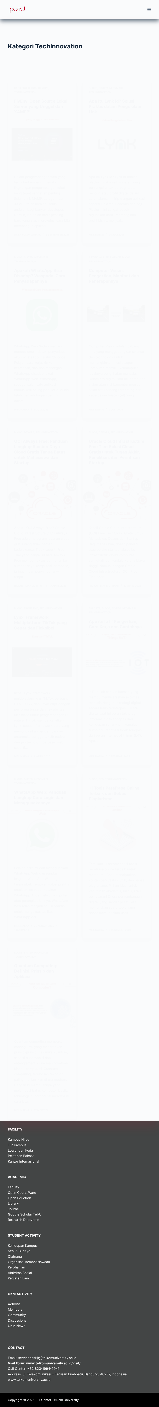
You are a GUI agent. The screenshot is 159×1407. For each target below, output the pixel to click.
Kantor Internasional (23, 1161)
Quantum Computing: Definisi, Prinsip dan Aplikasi (35, 971)
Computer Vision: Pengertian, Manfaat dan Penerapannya (114, 276)
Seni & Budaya (19, 1251)
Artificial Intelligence (105, 257)
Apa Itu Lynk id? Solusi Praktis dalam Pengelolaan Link (115, 106)
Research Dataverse (23, 1220)
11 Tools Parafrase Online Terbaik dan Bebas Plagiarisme (114, 793)
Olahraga (15, 1256)
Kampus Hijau (18, 1139)
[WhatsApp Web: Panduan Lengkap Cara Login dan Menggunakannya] (42, 835)
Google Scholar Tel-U (25, 1214)
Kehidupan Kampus (22, 1245)
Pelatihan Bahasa (21, 1156)
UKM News (16, 1326)
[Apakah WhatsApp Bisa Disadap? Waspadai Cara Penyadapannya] (42, 313)
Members (15, 1309)
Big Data (94, 608)
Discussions (17, 1320)
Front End (31, 608)
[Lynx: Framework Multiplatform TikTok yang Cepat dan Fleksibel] (42, 660)
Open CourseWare (22, 1192)
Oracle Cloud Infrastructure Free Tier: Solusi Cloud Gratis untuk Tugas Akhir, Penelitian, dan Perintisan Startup (116, 452)
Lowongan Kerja (20, 1150)
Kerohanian (16, 1267)
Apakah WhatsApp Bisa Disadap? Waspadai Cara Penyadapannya (39, 276)
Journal (13, 1209)
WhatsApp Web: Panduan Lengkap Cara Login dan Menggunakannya (40, 797)
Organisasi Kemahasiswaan (29, 1262)
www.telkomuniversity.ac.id (29, 1379)
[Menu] (149, 9)
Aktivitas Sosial (20, 1273)
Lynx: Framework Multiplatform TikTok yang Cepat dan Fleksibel (40, 623)
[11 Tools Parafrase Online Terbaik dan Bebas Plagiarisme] (117, 831)
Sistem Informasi (111, 88)
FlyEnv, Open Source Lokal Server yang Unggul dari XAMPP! (40, 106)
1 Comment (21, 929)
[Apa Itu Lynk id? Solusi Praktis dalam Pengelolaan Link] (117, 144)
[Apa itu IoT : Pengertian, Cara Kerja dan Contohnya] (117, 659)
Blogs (32, 88)
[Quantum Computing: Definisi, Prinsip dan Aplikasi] (42, 1009)
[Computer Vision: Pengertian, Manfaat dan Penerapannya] (117, 313)
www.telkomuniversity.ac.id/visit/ (53, 1363)
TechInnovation (25, 92)
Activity (14, 1304)
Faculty (13, 1187)
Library (13, 1203)
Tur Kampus (17, 1145)
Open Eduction (19, 1198)
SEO (101, 779)
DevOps (43, 88)
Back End (20, 88)
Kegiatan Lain (18, 1278)
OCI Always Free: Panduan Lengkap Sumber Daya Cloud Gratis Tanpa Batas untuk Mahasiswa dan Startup (41, 452)
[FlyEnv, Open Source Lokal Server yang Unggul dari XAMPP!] (42, 144)
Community (17, 1315)
